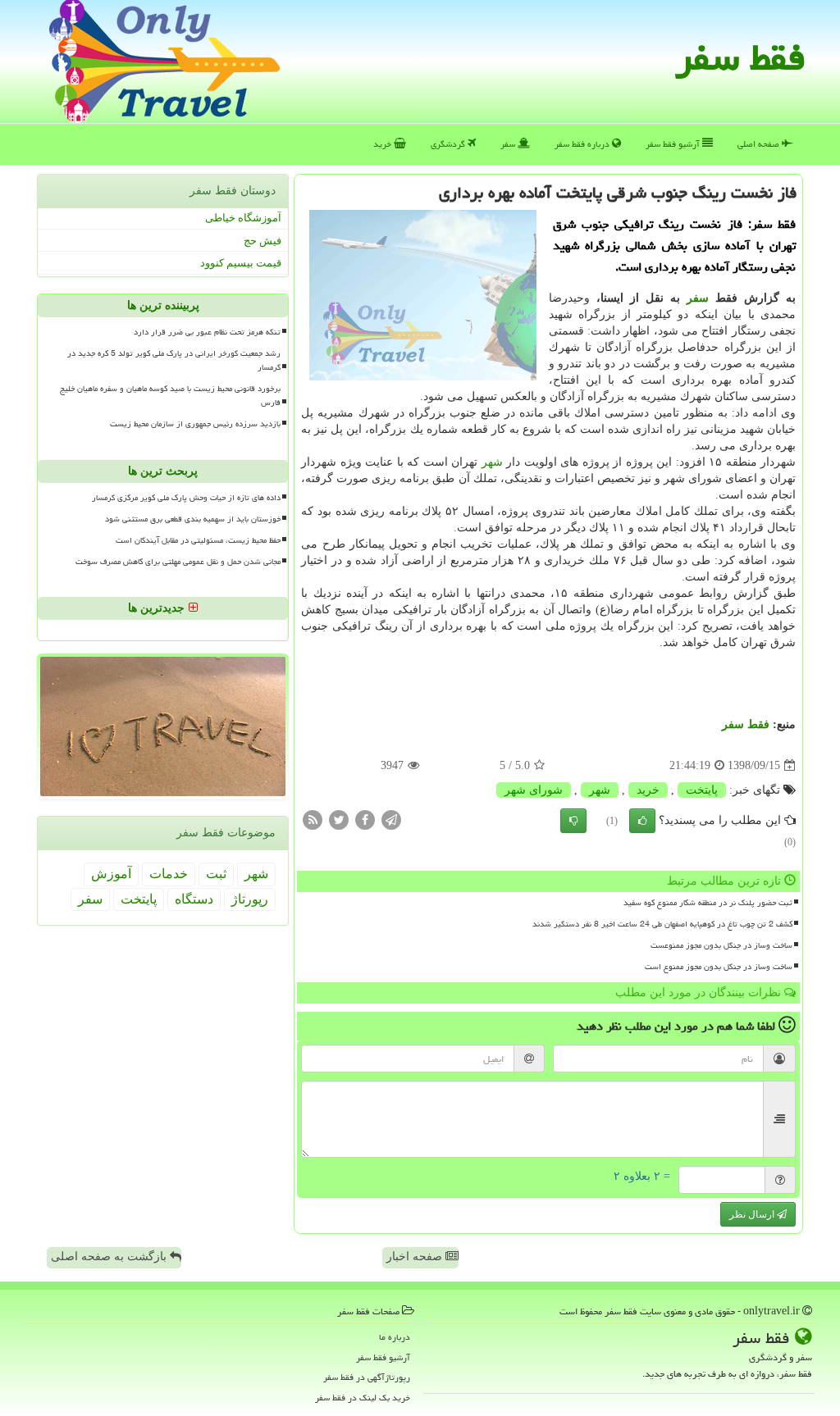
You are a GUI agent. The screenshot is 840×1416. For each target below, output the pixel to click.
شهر (492, 462)
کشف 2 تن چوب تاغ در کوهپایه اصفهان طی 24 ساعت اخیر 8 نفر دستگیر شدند (662, 924)
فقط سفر (740, 57)
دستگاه (194, 899)
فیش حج (262, 240)
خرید (383, 144)
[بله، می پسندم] (642, 820)
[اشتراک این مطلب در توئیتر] (338, 819)
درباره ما (394, 1336)
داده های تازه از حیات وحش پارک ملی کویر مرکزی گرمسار (186, 497)
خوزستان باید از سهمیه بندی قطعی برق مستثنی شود (193, 519)
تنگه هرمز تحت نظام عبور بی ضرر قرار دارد (207, 332)
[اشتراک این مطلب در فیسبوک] (365, 819)
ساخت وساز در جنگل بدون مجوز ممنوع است (718, 966)
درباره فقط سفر (583, 144)
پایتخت (702, 790)
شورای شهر (533, 790)
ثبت (216, 874)
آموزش (111, 874)
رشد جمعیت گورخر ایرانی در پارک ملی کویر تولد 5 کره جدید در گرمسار (174, 360)
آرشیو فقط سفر (674, 144)
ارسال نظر (753, 1214)
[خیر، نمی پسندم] (573, 820)
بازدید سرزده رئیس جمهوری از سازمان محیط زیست (195, 424)
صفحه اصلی (759, 144)
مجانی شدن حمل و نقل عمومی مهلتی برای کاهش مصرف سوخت (178, 561)
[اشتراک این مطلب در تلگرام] (391, 819)
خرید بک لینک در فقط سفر (362, 1397)
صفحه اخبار (415, 1256)
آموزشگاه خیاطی (243, 218)
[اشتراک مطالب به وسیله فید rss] (312, 819)
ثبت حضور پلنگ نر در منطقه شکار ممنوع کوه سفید (707, 903)
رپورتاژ (249, 899)
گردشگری (449, 144)
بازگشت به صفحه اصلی (110, 1256)
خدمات (168, 874)
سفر (509, 144)
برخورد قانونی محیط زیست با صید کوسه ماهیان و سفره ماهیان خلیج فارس (170, 395)
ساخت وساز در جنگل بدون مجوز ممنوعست (721, 945)
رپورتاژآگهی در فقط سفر (366, 1377)
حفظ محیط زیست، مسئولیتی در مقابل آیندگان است (198, 540)
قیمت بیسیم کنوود (240, 263)
